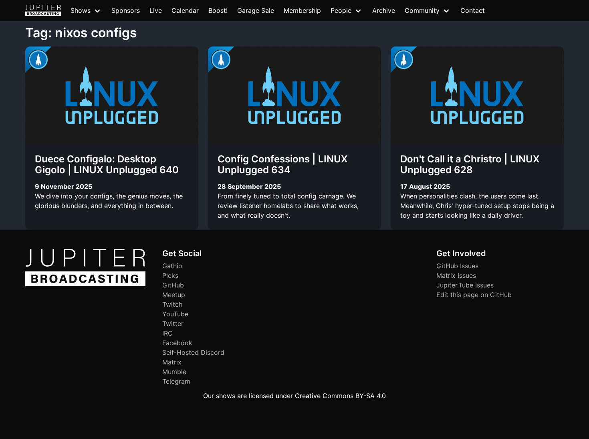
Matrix (172, 362)
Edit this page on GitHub (474, 295)
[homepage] (43, 10)
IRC (167, 333)
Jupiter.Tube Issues (465, 285)
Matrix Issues (456, 275)
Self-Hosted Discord (193, 352)
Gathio (172, 266)
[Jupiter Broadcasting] (85, 284)
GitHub (173, 285)
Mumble (174, 372)
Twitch (172, 304)
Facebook (177, 343)
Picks (170, 275)
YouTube (175, 314)
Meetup (173, 295)
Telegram (176, 381)
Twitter (173, 324)
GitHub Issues (457, 266)
